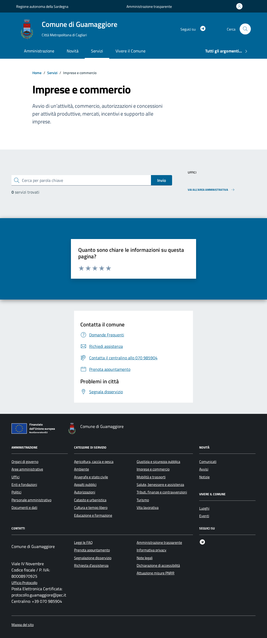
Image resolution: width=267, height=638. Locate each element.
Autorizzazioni (84, 492)
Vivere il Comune (130, 51)
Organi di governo (24, 461)
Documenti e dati (24, 507)
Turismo (143, 500)
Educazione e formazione (93, 515)
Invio (161, 180)
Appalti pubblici (85, 484)
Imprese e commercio (153, 469)
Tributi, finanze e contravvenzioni (162, 492)
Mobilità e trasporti (151, 477)
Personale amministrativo (31, 500)
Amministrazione (39, 51)
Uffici (15, 477)
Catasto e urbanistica (90, 500)
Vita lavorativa (148, 507)
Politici (16, 492)
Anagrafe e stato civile (91, 477)
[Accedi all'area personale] (240, 6)
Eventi (204, 516)
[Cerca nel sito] (245, 29)
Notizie (204, 477)
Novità (72, 51)
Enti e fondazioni (24, 484)
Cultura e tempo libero (90, 507)
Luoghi (204, 508)
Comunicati (207, 461)
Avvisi (203, 469)
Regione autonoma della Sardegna (42, 6)
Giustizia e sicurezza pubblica (158, 461)
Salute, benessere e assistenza (160, 484)
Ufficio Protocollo (24, 583)
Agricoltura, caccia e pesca (93, 461)
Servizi (97, 51)
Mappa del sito (22, 625)
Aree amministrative (27, 469)
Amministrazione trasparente (149, 6)
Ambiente (81, 469)
